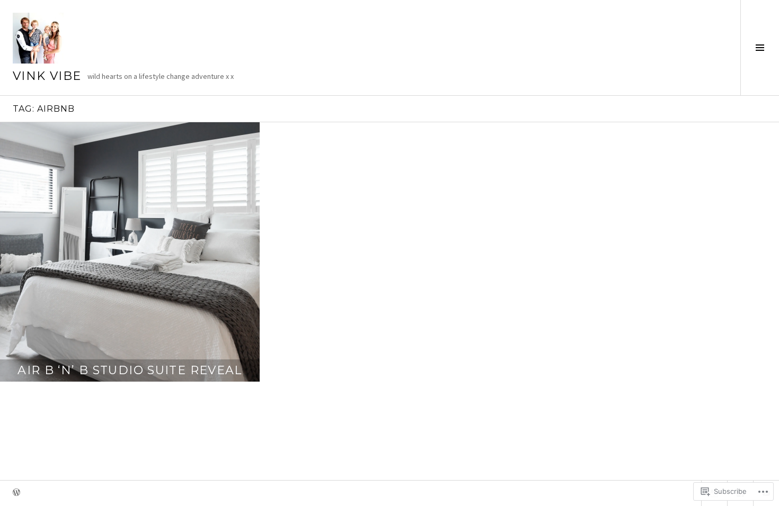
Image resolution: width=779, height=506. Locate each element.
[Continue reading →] (130, 252)
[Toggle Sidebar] (759, 47)
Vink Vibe (47, 76)
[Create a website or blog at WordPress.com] (16, 493)
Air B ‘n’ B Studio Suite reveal (129, 370)
